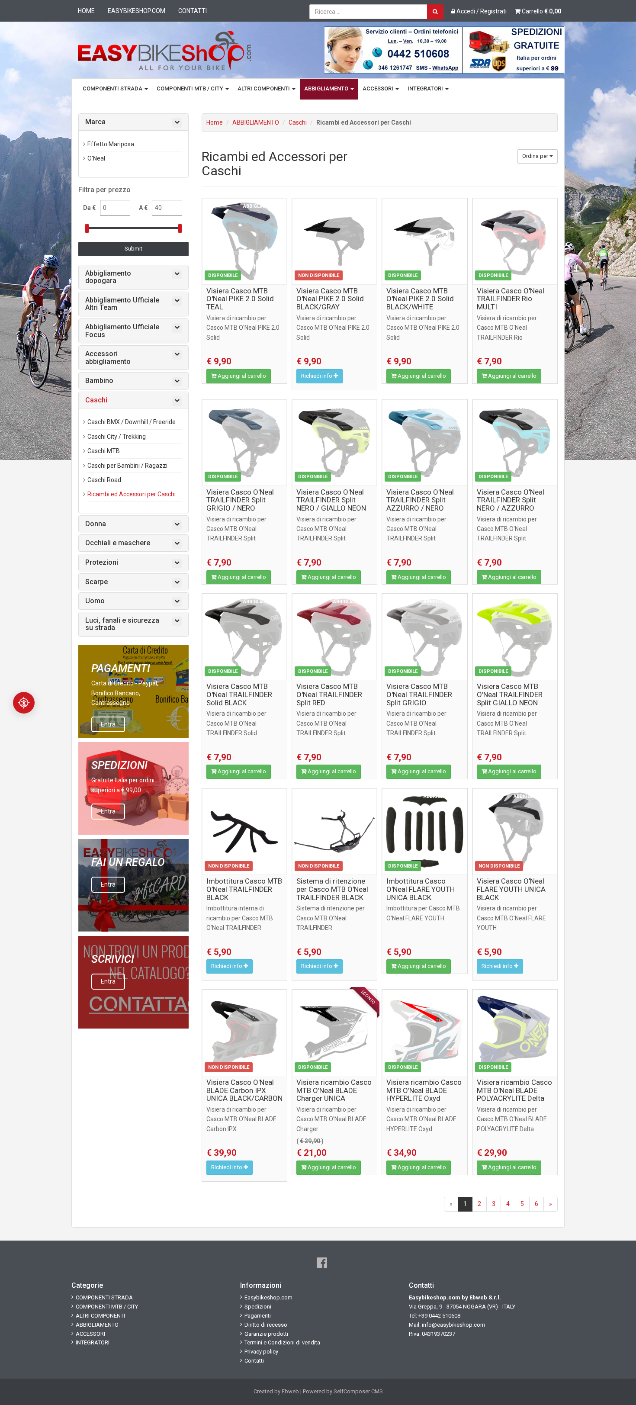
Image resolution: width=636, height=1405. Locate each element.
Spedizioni (257, 1306)
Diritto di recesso (265, 1324)
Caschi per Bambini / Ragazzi (127, 465)
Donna (95, 524)
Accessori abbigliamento (108, 357)
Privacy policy (261, 1351)
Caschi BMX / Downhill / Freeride (131, 421)
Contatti (192, 10)
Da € (89, 207)
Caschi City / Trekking (116, 436)
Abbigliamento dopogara (108, 277)
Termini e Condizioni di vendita (282, 1342)
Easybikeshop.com (136, 10)
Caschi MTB (103, 450)
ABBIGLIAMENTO (327, 88)
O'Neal (96, 158)
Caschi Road (104, 479)
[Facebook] (322, 1263)
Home (86, 10)
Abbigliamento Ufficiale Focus (122, 330)
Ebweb (290, 1391)
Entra (108, 724)
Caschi (298, 122)
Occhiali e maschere (117, 543)
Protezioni (101, 562)
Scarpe (96, 582)
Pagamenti (257, 1315)
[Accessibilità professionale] (24, 703)
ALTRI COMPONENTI (264, 88)
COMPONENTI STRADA (113, 88)
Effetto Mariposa (110, 144)
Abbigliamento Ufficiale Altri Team (122, 304)
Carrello (540, 11)
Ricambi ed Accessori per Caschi (131, 494)
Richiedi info (317, 376)
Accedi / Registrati (481, 11)
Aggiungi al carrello (241, 376)
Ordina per (535, 156)
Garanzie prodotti (266, 1334)
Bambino (99, 381)
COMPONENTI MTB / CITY (191, 88)
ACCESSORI (379, 88)
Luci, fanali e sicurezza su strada (122, 624)
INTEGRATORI (426, 88)
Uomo (95, 601)
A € (143, 207)
